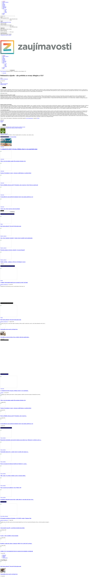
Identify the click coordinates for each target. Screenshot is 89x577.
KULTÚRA (3, 501)
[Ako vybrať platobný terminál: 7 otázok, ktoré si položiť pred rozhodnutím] (6, 235)
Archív (6, 12)
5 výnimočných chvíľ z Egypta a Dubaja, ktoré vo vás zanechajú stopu (18, 149)
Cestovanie (4, 7)
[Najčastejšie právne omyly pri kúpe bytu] (3, 327)
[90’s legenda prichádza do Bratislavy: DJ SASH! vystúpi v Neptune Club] (8, 515)
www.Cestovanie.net (29, 118)
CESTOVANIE (4, 374)
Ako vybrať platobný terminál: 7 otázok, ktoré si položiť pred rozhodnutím (16, 238)
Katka (5, 11)
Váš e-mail (11, 25)
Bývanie (3, 59)
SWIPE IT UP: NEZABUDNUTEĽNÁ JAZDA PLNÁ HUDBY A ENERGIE (16, 551)
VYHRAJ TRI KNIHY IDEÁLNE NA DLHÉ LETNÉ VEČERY (14, 282)
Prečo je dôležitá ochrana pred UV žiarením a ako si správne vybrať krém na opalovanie (19, 185)
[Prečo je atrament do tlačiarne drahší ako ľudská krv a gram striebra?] (6, 460)
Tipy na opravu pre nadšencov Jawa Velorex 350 (10, 487)
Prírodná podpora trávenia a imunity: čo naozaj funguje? (12, 250)
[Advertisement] (19, 37)
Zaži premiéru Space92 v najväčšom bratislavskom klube (12, 527)
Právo (3, 14)
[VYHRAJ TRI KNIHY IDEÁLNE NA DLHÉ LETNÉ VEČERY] (8, 279)
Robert (6, 9)
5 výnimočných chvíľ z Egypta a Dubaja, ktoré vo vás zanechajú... (14, 390)
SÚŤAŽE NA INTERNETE (7, 266)
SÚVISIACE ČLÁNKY (4, 136)
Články (1, 224)
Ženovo (3, 5)
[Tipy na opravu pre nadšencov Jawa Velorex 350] (6, 484)
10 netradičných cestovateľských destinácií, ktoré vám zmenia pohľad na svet (16, 196)
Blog (3, 8)
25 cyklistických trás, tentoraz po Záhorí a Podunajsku (13, 127)
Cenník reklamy (5, 557)
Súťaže (3, 13)
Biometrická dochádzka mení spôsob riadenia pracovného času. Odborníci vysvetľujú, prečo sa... (20, 439)
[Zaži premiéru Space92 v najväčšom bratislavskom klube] (3, 525)
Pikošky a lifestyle (5, 2)
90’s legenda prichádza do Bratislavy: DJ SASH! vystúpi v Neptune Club (15, 518)
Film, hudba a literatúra (4, 516)
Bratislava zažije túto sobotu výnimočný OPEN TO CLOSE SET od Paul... (16, 543)
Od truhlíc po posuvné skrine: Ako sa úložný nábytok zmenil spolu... (14, 337)
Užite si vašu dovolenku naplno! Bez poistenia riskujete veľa (13, 161)
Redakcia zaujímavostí (4, 284)
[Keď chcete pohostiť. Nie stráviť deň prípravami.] (6, 223)
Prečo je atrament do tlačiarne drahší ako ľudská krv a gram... (13, 463)
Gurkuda (1, 392)
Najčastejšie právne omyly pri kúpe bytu (9, 329)
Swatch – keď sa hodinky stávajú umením (9, 535)
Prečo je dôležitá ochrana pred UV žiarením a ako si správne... (13, 415)
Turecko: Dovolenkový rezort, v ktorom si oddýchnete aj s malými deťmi (15, 173)
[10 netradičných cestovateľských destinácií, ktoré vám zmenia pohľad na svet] (3, 421)
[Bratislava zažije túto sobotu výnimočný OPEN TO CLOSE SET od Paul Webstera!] (3, 541)
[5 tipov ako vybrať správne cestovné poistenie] (6, 205)
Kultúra (3, 58)
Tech (3, 3)
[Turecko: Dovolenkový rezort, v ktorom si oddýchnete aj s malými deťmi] (6, 170)
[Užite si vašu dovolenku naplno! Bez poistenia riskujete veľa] (6, 158)
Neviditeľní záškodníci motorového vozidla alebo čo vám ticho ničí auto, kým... (17, 499)
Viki (5, 10)
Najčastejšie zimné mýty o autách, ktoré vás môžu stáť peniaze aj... (14, 451)
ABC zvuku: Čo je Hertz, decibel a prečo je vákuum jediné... (13, 475)
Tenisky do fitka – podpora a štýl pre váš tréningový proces (12, 261)
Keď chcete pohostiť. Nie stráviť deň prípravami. (10, 226)
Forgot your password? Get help (5, 22)
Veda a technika (3, 449)
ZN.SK (38, 118)
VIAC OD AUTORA (12, 136)
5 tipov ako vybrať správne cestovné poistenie (10, 208)
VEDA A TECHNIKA (6, 428)
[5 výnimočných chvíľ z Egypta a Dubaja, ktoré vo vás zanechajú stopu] (6, 145)
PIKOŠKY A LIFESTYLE (7, 214)
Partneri (3, 556)
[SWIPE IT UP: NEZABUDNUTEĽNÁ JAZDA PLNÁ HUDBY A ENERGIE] (3, 549)
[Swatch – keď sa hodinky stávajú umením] (3, 533)
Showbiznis (4, 6)
